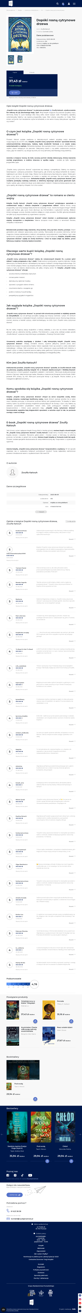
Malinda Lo (25, 1006)
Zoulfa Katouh (45, 29)
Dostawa (41, 1273)
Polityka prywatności (41, 1270)
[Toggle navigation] (57, 3)
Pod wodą (18, 1084)
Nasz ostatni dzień (64, 1027)
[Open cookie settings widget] (3, 1309)
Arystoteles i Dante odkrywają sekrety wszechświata (29, 1029)
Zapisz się (13, 1195)
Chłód (65, 1146)
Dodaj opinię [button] (71, 521)
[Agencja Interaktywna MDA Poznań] (74, 1309)
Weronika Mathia (65, 1149)
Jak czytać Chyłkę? (41, 1254)
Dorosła (60, 1001)
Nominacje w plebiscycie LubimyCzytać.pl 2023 (41, 1257)
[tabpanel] (17, 1136)
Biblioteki (41, 1248)
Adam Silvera (61, 1030)
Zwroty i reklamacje (41, 1278)
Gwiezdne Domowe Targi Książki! (41, 1259)
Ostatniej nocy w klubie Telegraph (28, 1002)
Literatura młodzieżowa (31, 10)
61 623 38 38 (15, 1211)
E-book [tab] (32, 72)
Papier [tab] (15, 72)
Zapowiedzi (41, 1251)
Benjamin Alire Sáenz (28, 1034)
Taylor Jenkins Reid (17, 1151)
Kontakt (41, 1264)
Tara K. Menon (19, 1086)
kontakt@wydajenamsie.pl (22, 1219)
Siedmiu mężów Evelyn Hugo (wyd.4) (17, 1147)
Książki (20, 10)
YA (42, 10)
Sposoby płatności (41, 1275)
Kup (15, 92)
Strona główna (10, 10)
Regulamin (41, 1267)
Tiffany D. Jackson (63, 1004)
